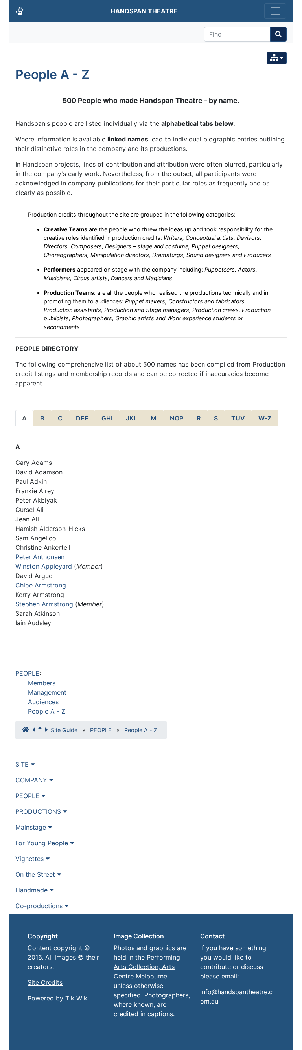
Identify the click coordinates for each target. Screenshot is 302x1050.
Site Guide (64, 730)
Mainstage (31, 827)
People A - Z (52, 74)
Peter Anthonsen (39, 557)
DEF (82, 418)
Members (41, 683)
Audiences (43, 702)
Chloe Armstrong (40, 585)
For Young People (42, 843)
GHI (106, 418)
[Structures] (277, 58)
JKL (131, 418)
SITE (23, 764)
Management (47, 692)
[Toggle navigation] (275, 11)
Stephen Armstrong (44, 604)
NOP (176, 418)
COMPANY (32, 780)
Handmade (32, 890)
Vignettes (30, 859)
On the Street (36, 874)
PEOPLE (27, 673)
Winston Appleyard (43, 566)
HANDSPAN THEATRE (144, 11)
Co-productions (39, 906)
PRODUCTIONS (39, 811)
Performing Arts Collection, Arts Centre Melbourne (147, 966)
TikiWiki (77, 998)
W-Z (264, 418)
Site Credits (45, 982)
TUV (238, 418)
